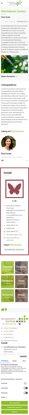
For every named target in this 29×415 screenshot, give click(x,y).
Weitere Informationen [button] (8, 76)
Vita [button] (2, 160)
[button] (2, 3)
